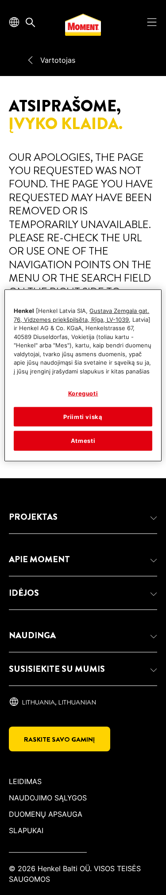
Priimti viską (82, 416)
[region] (83, 375)
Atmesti (83, 440)
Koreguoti (83, 393)
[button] (83, 517)
